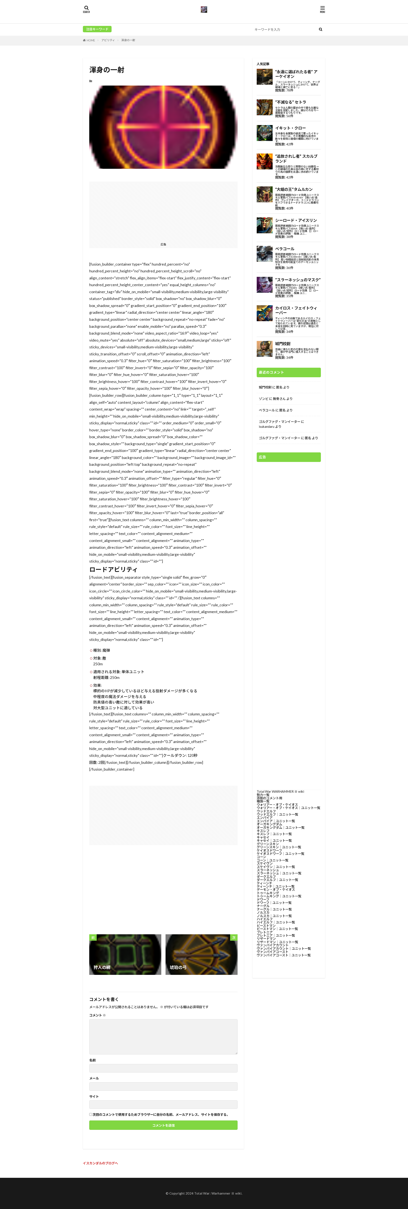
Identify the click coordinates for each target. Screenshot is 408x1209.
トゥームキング (268, 893)
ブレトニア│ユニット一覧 (276, 935)
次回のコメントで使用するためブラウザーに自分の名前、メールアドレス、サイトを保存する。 (161, 1114)
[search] (320, 29)
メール (94, 1078)
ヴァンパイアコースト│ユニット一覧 (284, 955)
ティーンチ (264, 883)
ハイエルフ (265, 919)
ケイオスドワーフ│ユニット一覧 (280, 854)
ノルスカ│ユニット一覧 (274, 916)
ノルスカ (263, 912)
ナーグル (263, 906)
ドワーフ (263, 899)
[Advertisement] (163, 211)
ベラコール (267, 410)
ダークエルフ (266, 876)
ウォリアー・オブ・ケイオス (277, 804)
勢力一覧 (263, 795)
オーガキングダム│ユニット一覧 (281, 827)
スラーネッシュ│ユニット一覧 (279, 873)
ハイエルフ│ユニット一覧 (276, 922)
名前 (92, 1060)
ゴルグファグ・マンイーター (279, 422)
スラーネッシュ (268, 870)
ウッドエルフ (266, 811)
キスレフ (263, 831)
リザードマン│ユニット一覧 (277, 942)
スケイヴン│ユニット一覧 (276, 867)
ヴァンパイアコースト (272, 952)
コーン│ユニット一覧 (272, 860)
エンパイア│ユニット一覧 (276, 821)
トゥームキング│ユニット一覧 (279, 896)
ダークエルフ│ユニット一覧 (277, 880)
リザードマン (266, 938)
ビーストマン (266, 926)
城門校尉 (265, 387)
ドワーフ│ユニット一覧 (274, 903)
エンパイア (265, 817)
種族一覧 (263, 801)
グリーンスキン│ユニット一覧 (279, 847)
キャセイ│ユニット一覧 (274, 840)
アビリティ (108, 40)
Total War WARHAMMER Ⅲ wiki (280, 791)
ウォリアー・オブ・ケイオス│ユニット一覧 (288, 808)
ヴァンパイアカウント (273, 945)
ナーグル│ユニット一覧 (274, 909)
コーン (261, 857)
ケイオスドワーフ (269, 850)
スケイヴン (265, 863)
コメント (97, 1015)
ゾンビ (263, 399)
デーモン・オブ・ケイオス (276, 889)
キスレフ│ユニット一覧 (274, 834)
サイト (94, 1096)
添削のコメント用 (269, 798)
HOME (91, 40)
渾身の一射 (128, 40)
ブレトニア (265, 932)
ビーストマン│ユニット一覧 (277, 929)
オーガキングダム (269, 824)
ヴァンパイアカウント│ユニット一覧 (284, 948)
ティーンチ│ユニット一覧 (276, 886)
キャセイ (263, 837)
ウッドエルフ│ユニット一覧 (277, 814)
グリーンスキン (268, 844)
